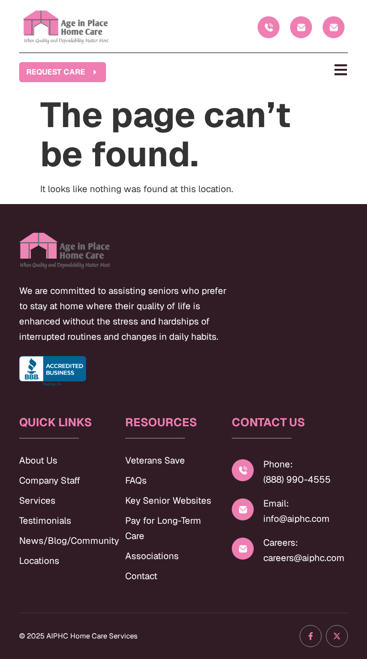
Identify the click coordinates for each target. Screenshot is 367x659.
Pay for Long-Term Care (163, 528)
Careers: (280, 543)
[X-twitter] (337, 636)
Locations (39, 561)
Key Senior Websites (168, 501)
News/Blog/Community (62, 541)
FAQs (136, 480)
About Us (38, 460)
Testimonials (45, 521)
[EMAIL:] (301, 27)
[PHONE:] (269, 27)
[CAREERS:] (334, 27)
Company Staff (49, 480)
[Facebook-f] (311, 636)
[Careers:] (243, 549)
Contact (141, 576)
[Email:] (243, 509)
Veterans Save (155, 460)
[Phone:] (243, 470)
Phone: (278, 464)
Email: (276, 503)
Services (37, 501)
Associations (152, 556)
